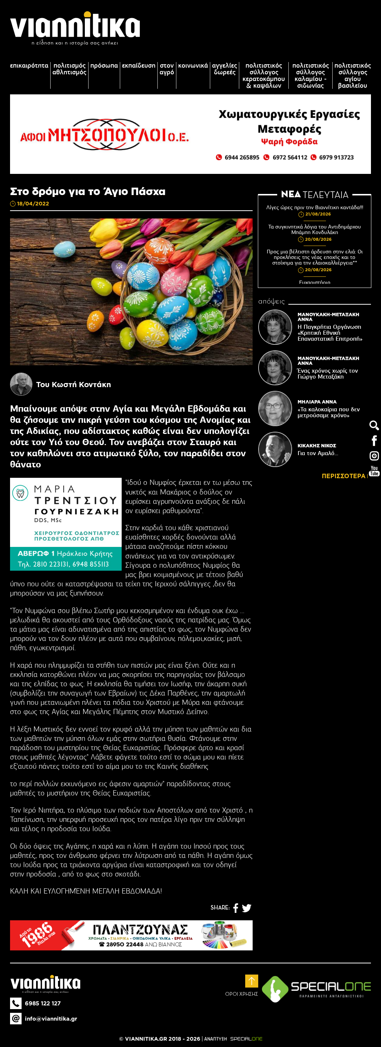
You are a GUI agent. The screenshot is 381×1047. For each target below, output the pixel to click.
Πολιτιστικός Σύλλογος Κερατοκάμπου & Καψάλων (264, 75)
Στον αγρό (167, 68)
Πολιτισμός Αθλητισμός (69, 68)
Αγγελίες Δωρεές (224, 68)
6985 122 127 (43, 1003)
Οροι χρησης (241, 994)
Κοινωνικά (193, 65)
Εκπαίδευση (139, 65)
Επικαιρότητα (29, 65)
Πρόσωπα (104, 65)
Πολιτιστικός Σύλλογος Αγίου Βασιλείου (352, 75)
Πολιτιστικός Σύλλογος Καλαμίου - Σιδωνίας (310, 75)
